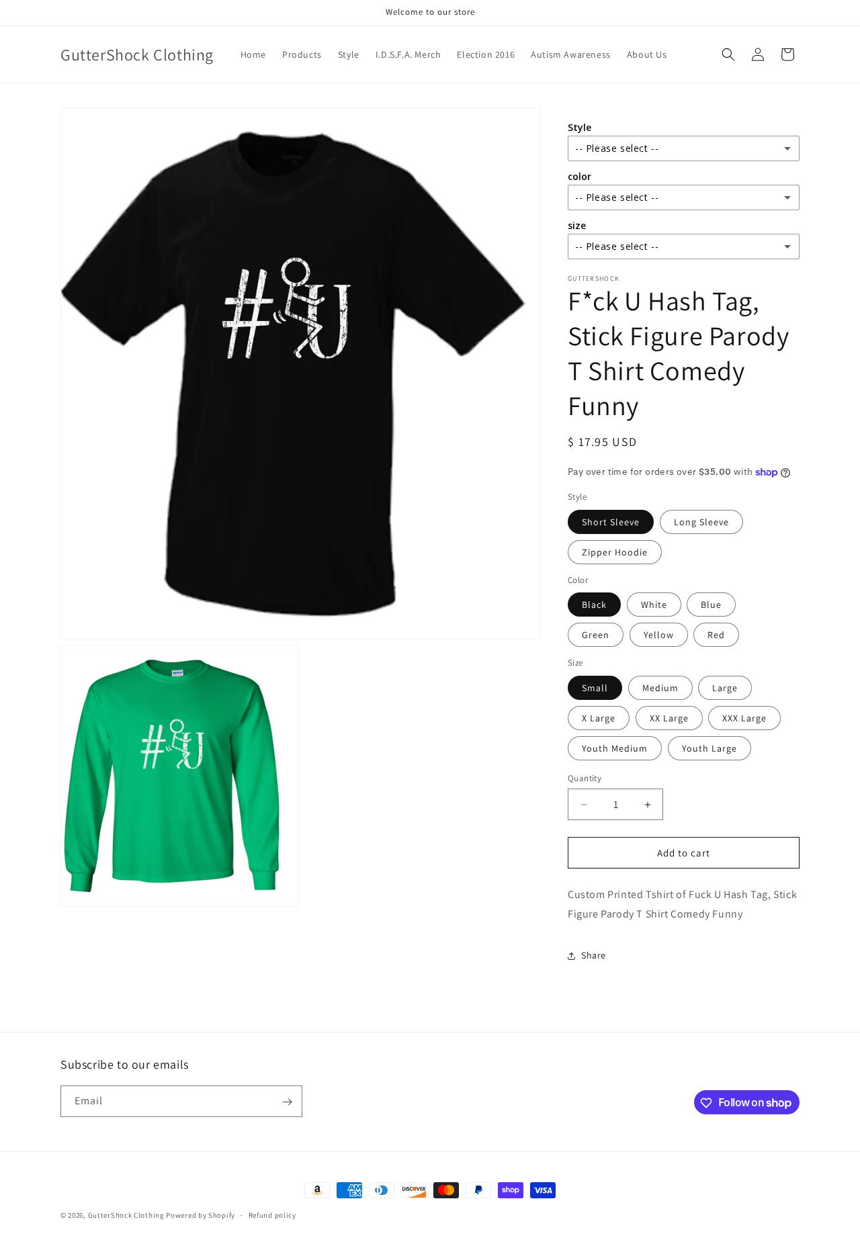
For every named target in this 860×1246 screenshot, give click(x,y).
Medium (660, 688)
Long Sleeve (701, 522)
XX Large (669, 718)
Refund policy (272, 1214)
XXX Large (744, 718)
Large (725, 688)
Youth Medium (615, 748)
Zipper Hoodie (615, 552)
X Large (598, 718)
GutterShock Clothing (126, 1215)
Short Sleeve (611, 522)
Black (594, 604)
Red (716, 635)
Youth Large (709, 748)
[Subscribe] (287, 1102)
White (654, 604)
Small (595, 688)
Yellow (659, 635)
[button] (728, 54)
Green (595, 635)
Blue (711, 604)
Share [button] (593, 955)
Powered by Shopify (200, 1215)
